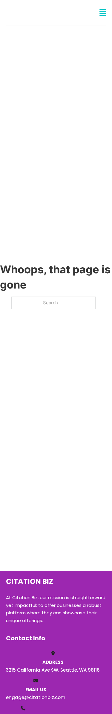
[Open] (102, 12)
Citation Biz (38, 12)
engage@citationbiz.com (35, 697)
